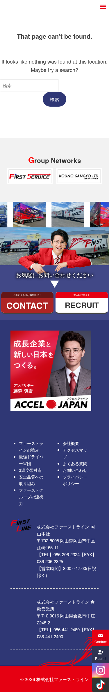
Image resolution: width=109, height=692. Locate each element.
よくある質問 (75, 463)
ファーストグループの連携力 (31, 496)
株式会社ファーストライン (62, 679)
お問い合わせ (75, 470)
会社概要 (71, 443)
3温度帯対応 (30, 470)
